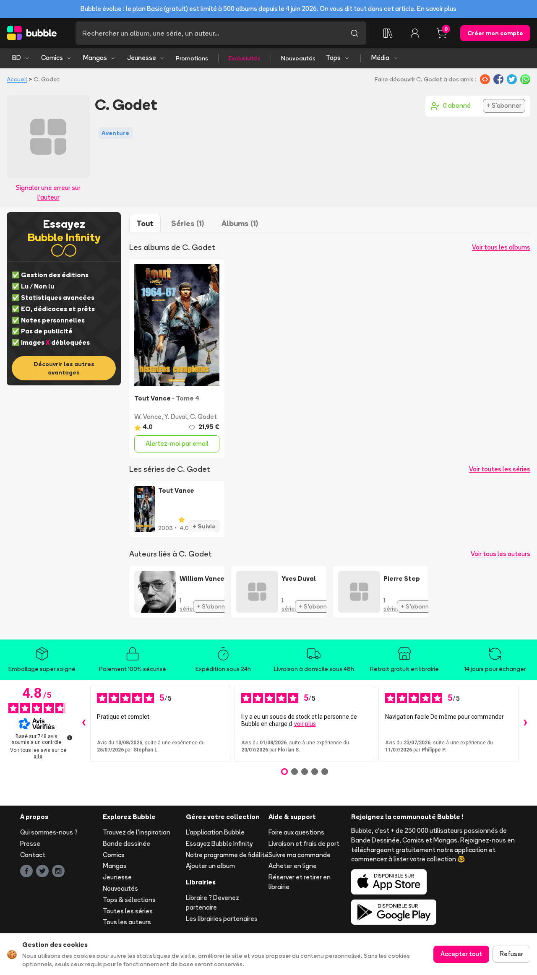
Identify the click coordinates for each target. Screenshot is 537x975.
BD (16, 58)
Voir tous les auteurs (500, 554)
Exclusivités (245, 58)
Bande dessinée (126, 844)
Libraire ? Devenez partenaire (212, 902)
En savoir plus (436, 9)
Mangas (95, 58)
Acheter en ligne (292, 866)
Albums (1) (240, 223)
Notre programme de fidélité (227, 855)
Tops (333, 58)
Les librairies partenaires (222, 919)
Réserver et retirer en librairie (299, 882)
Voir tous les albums (501, 247)
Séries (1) (187, 223)
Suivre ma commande (299, 855)
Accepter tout (461, 954)
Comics (52, 58)
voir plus (305, 723)
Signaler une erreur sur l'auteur (48, 192)
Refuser (511, 954)
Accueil (17, 79)
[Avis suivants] (525, 723)
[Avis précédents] (83, 723)
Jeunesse (141, 58)
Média (380, 58)
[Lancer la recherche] (354, 33)
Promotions (192, 58)
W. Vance (148, 417)
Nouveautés (298, 58)
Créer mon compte (495, 33)
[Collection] (388, 33)
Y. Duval (175, 417)
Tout (145, 223)
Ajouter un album (210, 866)
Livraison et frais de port (303, 844)
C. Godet (203, 417)
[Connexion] (415, 33)
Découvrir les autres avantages (64, 368)
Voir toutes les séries (499, 469)
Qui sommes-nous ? (49, 832)
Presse (30, 844)
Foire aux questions (296, 832)
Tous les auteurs (127, 922)
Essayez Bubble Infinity (219, 844)
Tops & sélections (129, 900)
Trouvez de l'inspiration (136, 832)
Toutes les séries (128, 911)
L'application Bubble (215, 832)
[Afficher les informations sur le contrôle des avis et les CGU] (69, 737)
